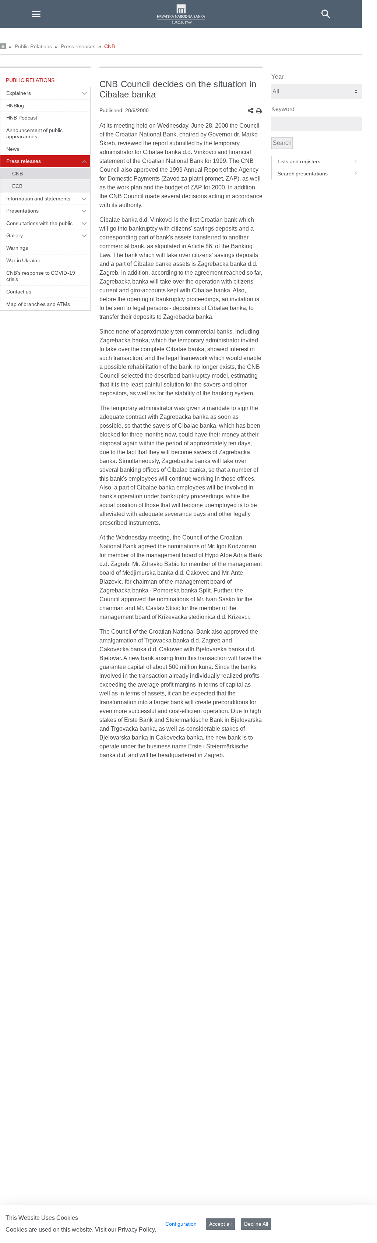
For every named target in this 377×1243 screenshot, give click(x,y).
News (12, 149)
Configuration (181, 1224)
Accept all (220, 1224)
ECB (17, 186)
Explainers (18, 93)
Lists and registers (299, 161)
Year (277, 77)
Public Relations (33, 46)
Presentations (22, 211)
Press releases (78, 46)
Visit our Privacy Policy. (125, 1229)
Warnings (17, 248)
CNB (109, 46)
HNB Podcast (21, 118)
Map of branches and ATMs (38, 304)
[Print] (259, 111)
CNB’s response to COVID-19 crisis (40, 276)
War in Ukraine (23, 260)
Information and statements (38, 199)
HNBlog (15, 105)
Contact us (18, 292)
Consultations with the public (39, 223)
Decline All (256, 1224)
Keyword (283, 109)
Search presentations (303, 174)
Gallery (14, 235)
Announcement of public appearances (34, 133)
